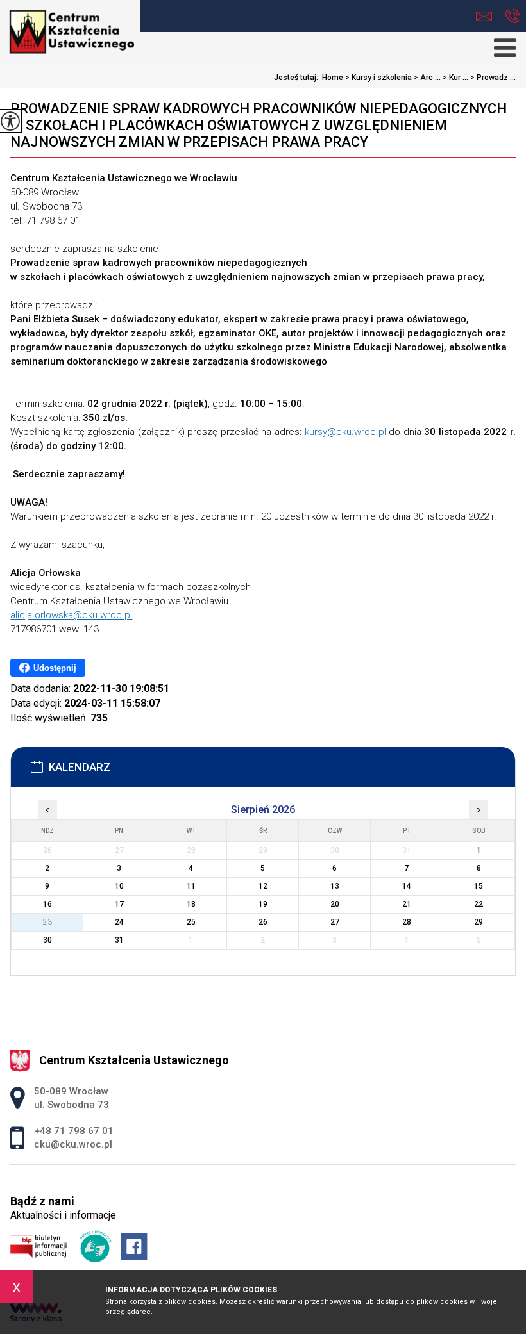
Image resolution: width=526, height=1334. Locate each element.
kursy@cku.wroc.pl (345, 432)
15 (478, 886)
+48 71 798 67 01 (512, 16)
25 (191, 922)
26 (263, 922)
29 (478, 922)
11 (191, 886)
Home (332, 77)
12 (263, 886)
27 (334, 922)
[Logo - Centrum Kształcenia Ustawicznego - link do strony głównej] (70, 29)
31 (119, 939)
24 (119, 922)
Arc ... (427, 77)
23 (47, 922)
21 (406, 904)
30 (47, 939)
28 (406, 922)
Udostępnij (54, 668)
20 (334, 904)
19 (263, 904)
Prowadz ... (493, 77)
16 (47, 904)
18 (191, 904)
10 (119, 886)
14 (406, 886)
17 (119, 904)
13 (334, 886)
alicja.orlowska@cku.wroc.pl (71, 615)
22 (478, 904)
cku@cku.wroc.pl (487, 16)
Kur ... (455, 77)
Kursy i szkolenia (378, 77)
